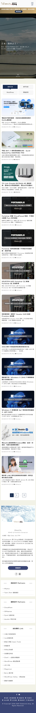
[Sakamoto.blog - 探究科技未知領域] (9, 4)
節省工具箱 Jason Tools (12, 642)
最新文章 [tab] (10, 87)
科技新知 (29, 698)
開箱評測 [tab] (25, 92)
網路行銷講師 (8, 681)
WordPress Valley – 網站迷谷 (14, 677)
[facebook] (16, 574)
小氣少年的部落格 (10, 634)
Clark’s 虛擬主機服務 (12, 657)
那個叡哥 (7, 646)
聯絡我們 (18, 11)
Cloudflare (8, 607)
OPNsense (8, 611)
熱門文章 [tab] (25, 87)
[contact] (19, 574)
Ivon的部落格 (8, 638)
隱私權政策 (30, 700)
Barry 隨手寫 (8, 673)
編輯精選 (13, 698)
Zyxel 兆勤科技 (9, 615)
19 (24, 495)
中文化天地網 (8, 650)
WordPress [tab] (10, 92)
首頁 (7, 698)
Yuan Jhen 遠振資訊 (11, 593)
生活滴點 (14, 700)
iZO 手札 (7, 665)
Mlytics (7, 589)
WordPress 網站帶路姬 (12, 661)
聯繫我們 (18, 568)
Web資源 (6, 700)
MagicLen (8, 669)
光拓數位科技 (8, 654)
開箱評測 (21, 698)
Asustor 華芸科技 (10, 619)
